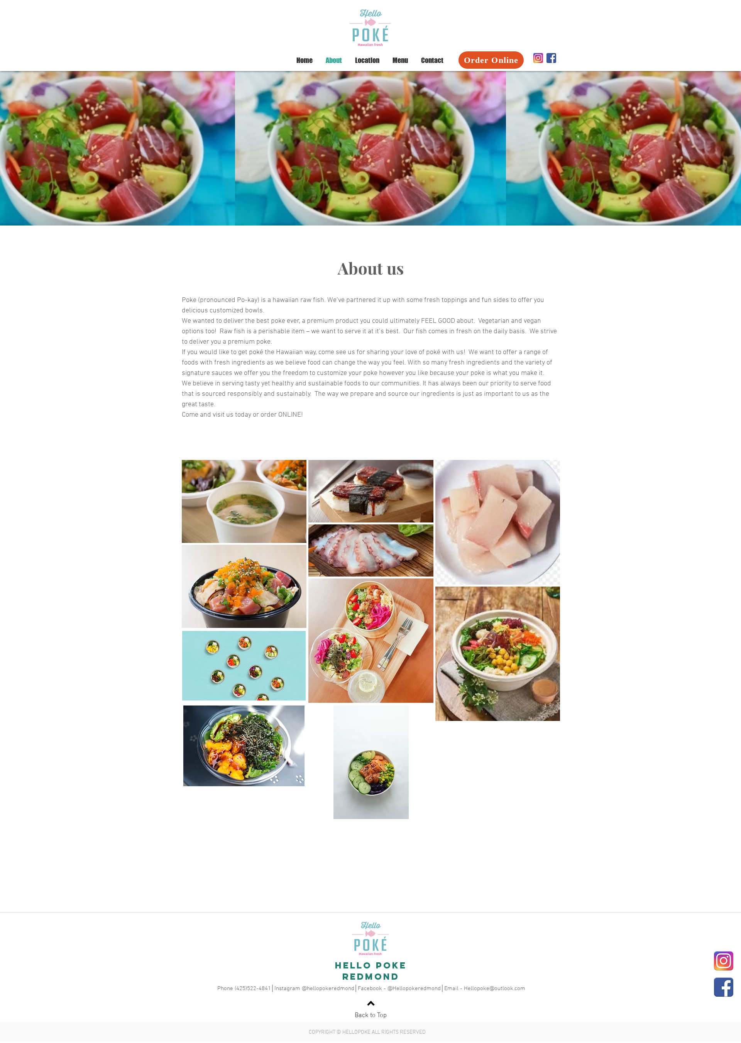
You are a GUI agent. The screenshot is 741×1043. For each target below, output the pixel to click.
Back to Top (371, 1015)
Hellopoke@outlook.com (494, 988)
